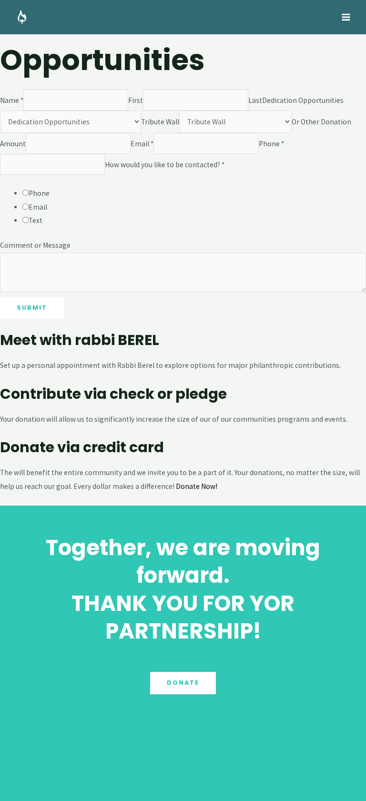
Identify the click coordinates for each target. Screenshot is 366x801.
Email (38, 207)
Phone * (271, 143)
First (135, 100)
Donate (183, 683)
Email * (142, 143)
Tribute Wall (160, 121)
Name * (11, 100)
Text (35, 220)
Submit (32, 308)
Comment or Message (35, 245)
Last (255, 100)
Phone (39, 193)
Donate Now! (196, 486)
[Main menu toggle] (346, 17)
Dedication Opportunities (303, 100)
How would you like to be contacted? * (164, 164)
